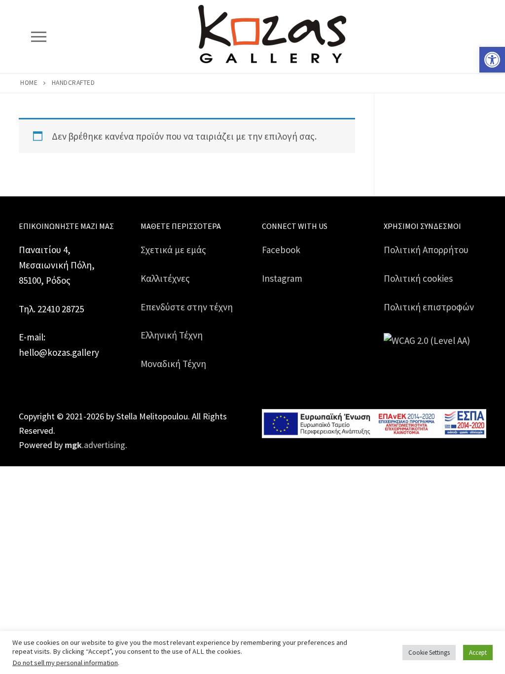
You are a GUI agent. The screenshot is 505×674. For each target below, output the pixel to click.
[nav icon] (38, 36)
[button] (492, 60)
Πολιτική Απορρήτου (426, 250)
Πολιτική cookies (418, 278)
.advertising (95, 444)
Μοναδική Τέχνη (173, 364)
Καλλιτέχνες (165, 278)
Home (28, 82)
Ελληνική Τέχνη (172, 335)
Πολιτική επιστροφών (429, 307)
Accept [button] (478, 652)
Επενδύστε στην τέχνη (187, 307)
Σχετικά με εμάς (173, 250)
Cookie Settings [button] (429, 652)
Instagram (282, 278)
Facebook (281, 250)
